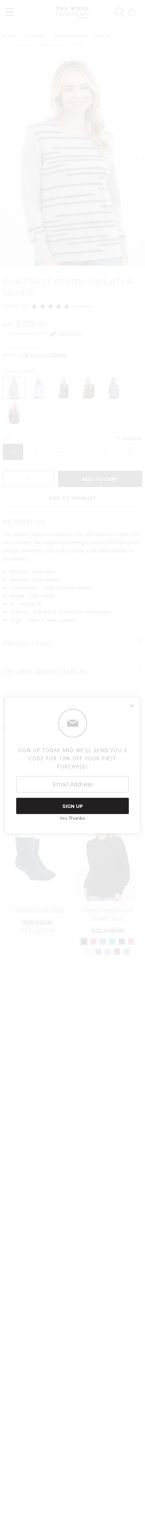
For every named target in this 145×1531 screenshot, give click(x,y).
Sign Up (72, 806)
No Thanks (72, 818)
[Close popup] (131, 706)
